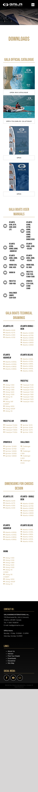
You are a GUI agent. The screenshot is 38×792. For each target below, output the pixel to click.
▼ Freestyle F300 (27, 390)
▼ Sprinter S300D (10, 451)
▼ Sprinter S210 (26, 425)
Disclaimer (11, 661)
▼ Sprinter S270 (26, 430)
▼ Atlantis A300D (27, 508)
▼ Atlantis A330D (27, 511)
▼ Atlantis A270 (9, 503)
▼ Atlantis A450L (26, 368)
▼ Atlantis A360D (27, 513)
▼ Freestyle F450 (27, 402)
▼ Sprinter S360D (10, 456)
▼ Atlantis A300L (26, 359)
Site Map (11, 663)
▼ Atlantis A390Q (9, 539)
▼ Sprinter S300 (26, 432)
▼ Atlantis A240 (9, 501)
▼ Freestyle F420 (27, 399)
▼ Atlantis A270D (27, 506)
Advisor (10, 654)
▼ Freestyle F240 (27, 385)
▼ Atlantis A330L (26, 361)
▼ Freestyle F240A (10, 425)
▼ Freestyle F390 (27, 397)
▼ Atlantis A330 (9, 508)
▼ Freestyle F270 (26, 387)
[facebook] (6, 678)
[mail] (20, 678)
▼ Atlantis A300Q (9, 532)
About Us (11, 651)
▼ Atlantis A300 (9, 506)
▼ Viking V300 (8, 385)
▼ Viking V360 (8, 390)
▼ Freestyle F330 (27, 392)
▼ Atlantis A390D (27, 515)
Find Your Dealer (14, 656)
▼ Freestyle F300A (10, 430)
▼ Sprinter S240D (10, 446)
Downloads (12, 658)
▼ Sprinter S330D (10, 453)
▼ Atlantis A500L (26, 371)
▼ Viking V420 (8, 392)
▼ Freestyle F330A (10, 432)
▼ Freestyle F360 (27, 394)
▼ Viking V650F (9, 409)
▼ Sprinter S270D (10, 449)
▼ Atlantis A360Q (9, 537)
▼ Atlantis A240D (27, 504)
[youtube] (13, 678)
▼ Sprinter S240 (26, 427)
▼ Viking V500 (8, 394)
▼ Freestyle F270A (10, 427)
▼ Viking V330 (8, 387)
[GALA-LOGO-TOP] (12, 4)
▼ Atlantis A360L (26, 364)
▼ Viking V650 (8, 406)
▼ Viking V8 (7, 411)
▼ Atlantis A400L (26, 366)
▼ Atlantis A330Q (9, 535)
